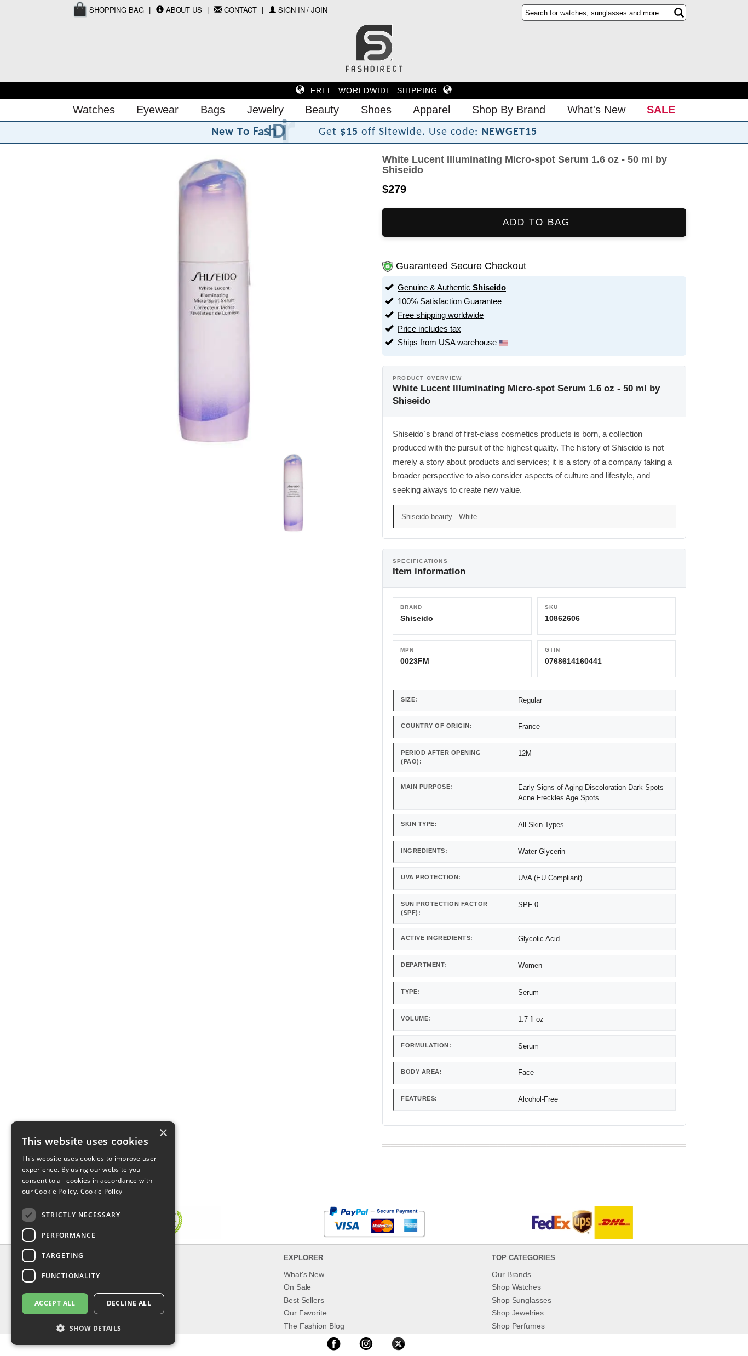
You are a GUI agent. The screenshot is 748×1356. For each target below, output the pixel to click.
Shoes (376, 110)
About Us (184, 9)
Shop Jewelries (518, 1312)
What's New (596, 110)
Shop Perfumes (518, 1325)
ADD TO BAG (534, 222)
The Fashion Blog (314, 1325)
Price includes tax (429, 328)
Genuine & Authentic (452, 287)
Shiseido (416, 618)
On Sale (297, 1287)
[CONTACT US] (218, 9)
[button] (93, 1327)
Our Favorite (305, 1312)
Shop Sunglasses (521, 1300)
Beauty (322, 110)
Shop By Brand (508, 110)
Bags (212, 110)
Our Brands (511, 1274)
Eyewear (157, 110)
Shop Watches (516, 1287)
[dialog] (93, 1233)
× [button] (163, 1133)
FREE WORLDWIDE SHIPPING (374, 90)
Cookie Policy (101, 1191)
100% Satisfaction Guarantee (450, 301)
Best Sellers (304, 1300)
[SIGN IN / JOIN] (272, 9)
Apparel (431, 110)
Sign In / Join (302, 9)
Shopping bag (115, 9)
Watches (94, 110)
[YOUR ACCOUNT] (160, 9)
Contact (240, 9)
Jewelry (265, 110)
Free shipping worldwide (441, 315)
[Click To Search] (679, 13)
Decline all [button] (129, 1303)
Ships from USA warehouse (447, 342)
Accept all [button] (55, 1303)
